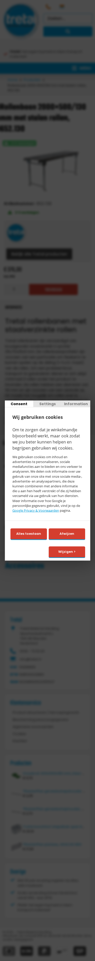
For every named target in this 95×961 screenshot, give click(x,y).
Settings (47, 403)
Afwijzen (67, 533)
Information (76, 403)
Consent (19, 403)
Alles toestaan (28, 533)
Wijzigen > (66, 552)
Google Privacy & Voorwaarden (35, 510)
